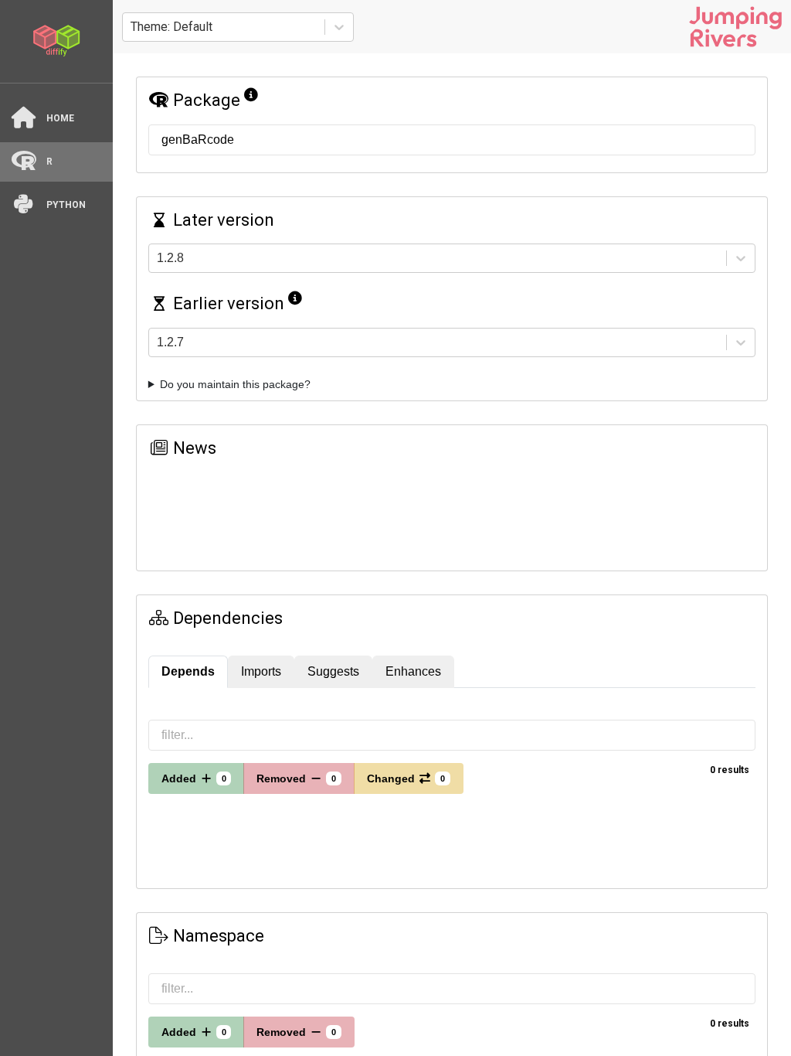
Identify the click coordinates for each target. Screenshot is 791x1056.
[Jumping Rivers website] (735, 26)
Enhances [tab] (413, 671)
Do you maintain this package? (235, 384)
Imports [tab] (261, 671)
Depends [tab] (188, 671)
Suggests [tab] (333, 671)
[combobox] (132, 27)
